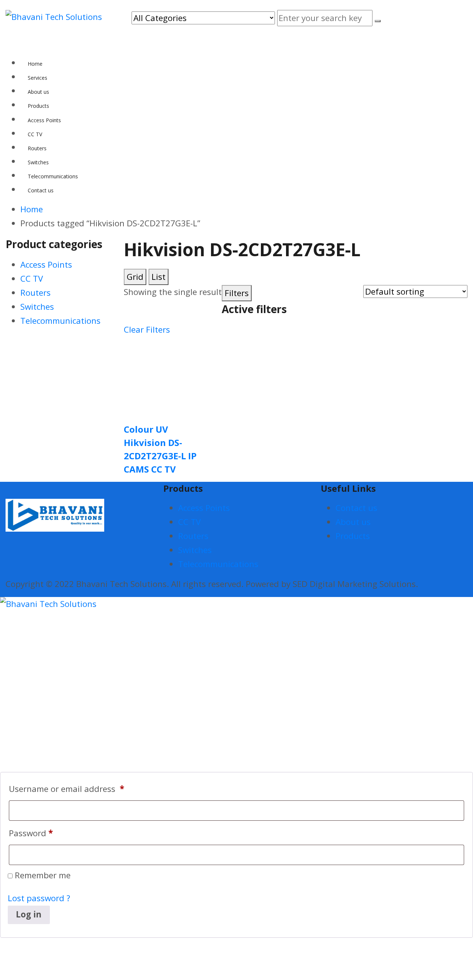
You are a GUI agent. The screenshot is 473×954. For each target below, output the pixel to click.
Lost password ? (39, 898)
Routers (35, 292)
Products (353, 536)
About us (353, 522)
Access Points (46, 264)
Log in (28, 914)
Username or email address (66, 789)
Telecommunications (60, 320)
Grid (135, 276)
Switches (37, 306)
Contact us (356, 508)
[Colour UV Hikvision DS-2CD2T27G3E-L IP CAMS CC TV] (162, 375)
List (159, 276)
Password (31, 833)
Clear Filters (147, 329)
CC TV (31, 278)
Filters (237, 293)
